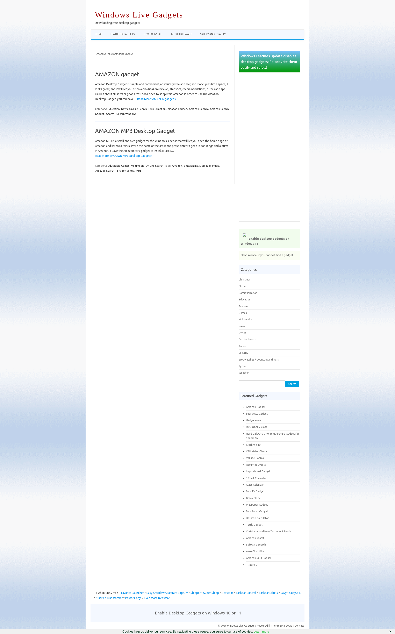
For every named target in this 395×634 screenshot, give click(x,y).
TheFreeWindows (281, 625)
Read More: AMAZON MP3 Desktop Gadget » (123, 155)
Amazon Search (198, 108)
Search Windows (126, 113)
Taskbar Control (246, 592)
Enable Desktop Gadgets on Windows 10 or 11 (198, 613)
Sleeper (196, 592)
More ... (251, 564)
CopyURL (295, 592)
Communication (248, 292)
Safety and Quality (213, 34)
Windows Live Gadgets (139, 14)
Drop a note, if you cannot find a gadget (267, 255)
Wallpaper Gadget (257, 504)
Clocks (242, 286)
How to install (153, 34)
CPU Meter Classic (256, 451)
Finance (243, 306)
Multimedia (137, 165)
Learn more (261, 631)
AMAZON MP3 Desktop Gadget (135, 131)
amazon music (210, 165)
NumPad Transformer (109, 598)
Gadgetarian (253, 420)
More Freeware (181, 34)
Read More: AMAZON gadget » (156, 99)
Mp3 (138, 170)
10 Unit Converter (256, 478)
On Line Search (138, 108)
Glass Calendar (255, 484)
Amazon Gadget (255, 406)
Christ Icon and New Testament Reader (269, 531)
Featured (262, 625)
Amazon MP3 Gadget (258, 557)
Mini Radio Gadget (257, 511)
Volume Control (255, 457)
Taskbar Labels (268, 592)
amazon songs (125, 170)
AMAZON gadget (117, 74)
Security (243, 352)
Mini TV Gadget (255, 491)
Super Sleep (211, 592)
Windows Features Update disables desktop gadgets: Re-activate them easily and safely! (269, 61)
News (124, 108)
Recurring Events (256, 464)
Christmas (245, 279)
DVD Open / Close (256, 426)
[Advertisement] (269, 151)
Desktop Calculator (257, 518)
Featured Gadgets (122, 34)
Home (98, 34)
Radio (242, 346)
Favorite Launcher (132, 592)
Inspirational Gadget (258, 471)
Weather (244, 372)
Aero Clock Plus (255, 551)
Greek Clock (253, 498)
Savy (284, 592)
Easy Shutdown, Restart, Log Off (167, 592)
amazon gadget (177, 108)
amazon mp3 (192, 165)
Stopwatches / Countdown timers (259, 359)
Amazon (161, 108)
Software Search (256, 544)
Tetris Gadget (254, 524)
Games (125, 165)
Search (110, 113)
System (243, 366)
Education (114, 108)
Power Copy (133, 598)
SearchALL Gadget (257, 413)
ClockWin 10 (253, 444)
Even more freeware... (158, 598)
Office (242, 332)
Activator (227, 592)
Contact (299, 625)
